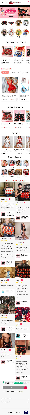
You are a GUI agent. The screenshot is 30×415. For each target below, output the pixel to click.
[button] (2, 2)
